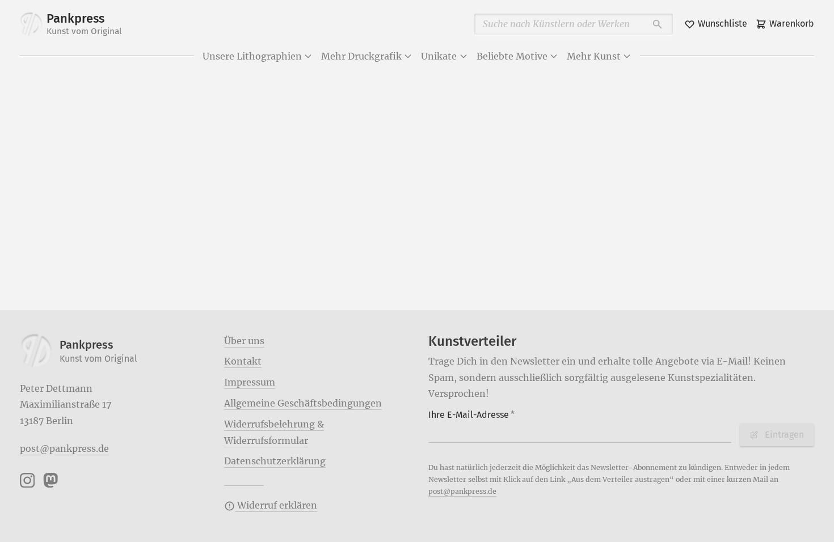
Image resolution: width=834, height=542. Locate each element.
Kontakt (243, 361)
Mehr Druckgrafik (361, 56)
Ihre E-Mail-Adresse (471, 414)
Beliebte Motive (512, 56)
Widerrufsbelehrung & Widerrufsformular (274, 432)
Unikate (439, 56)
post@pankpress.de (64, 448)
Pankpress (84, 23)
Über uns (244, 340)
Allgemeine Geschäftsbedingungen (303, 403)
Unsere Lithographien (252, 56)
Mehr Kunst (594, 56)
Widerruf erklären (276, 505)
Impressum (249, 382)
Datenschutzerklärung (275, 461)
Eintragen (784, 434)
